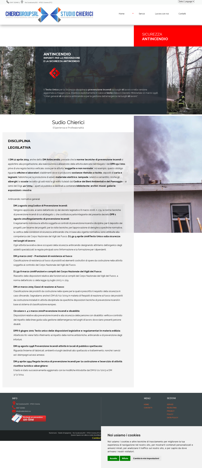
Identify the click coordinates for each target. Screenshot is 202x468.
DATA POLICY (172, 418)
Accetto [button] (113, 458)
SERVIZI (170, 404)
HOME (146, 404)
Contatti (182, 13)
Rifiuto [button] (125, 458)
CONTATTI (148, 408)
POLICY (170, 414)
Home (121, 13)
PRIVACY (170, 411)
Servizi (142, 13)
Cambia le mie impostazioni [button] (146, 458)
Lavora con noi (162, 13)
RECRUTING (172, 408)
